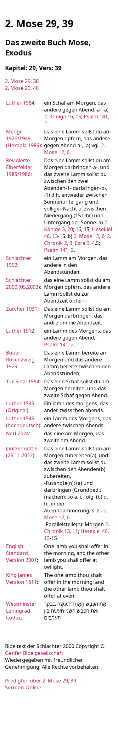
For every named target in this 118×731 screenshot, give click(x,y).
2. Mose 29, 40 (22, 88)
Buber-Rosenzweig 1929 (20, 359)
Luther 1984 (20, 102)
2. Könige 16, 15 (62, 116)
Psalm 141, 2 (59, 249)
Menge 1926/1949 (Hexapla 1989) (23, 138)
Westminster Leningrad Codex (21, 610)
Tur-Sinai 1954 (22, 381)
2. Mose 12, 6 (89, 236)
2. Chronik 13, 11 (76, 528)
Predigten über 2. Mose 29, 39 (40, 680)
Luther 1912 (20, 330)
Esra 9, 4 (85, 243)
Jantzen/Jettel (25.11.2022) (21, 452)
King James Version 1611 (21, 578)
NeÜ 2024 (17, 433)
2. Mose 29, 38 (22, 81)
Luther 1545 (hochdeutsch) (23, 422)
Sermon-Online (23, 687)
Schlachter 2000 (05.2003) (23, 283)
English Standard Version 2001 (21, 553)
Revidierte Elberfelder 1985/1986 (19, 167)
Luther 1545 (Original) (20, 407)
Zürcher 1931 (21, 308)
